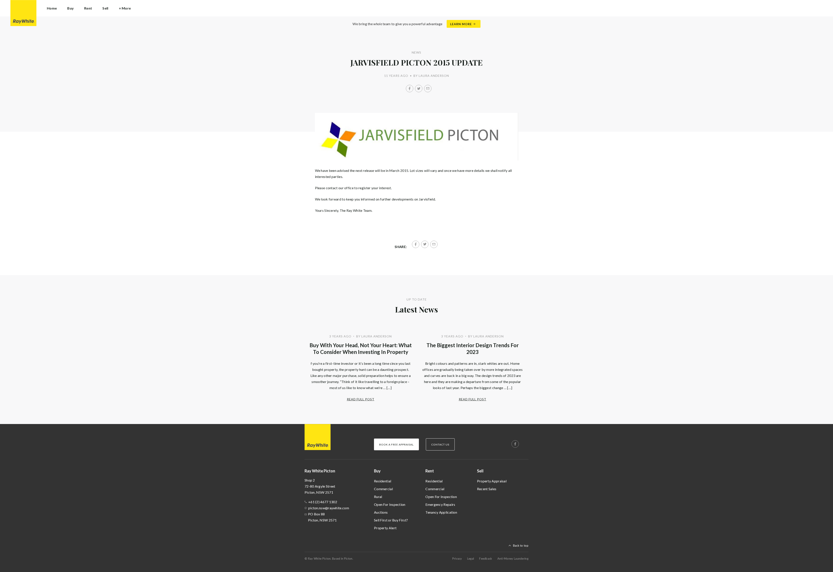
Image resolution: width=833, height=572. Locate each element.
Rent (429, 470)
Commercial (383, 489)
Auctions (381, 512)
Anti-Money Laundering (512, 558)
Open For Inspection (389, 504)
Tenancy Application (441, 512)
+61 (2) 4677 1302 (322, 502)
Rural (378, 497)
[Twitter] (418, 88)
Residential (382, 481)
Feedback (485, 558)
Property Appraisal (492, 481)
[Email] (427, 88)
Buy (377, 470)
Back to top (520, 545)
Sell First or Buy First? (391, 520)
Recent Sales (487, 489)
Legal (470, 558)
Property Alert (385, 528)
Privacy (457, 558)
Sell (480, 470)
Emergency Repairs (440, 504)
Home (52, 8)
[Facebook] (409, 88)
